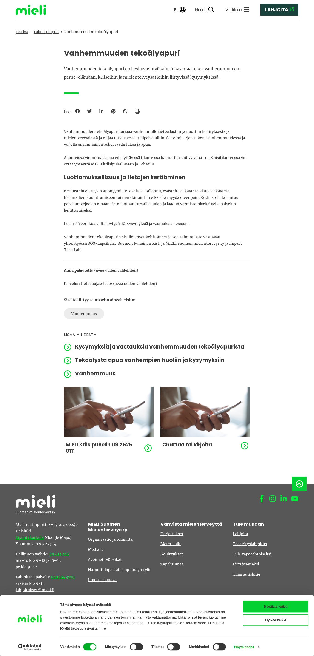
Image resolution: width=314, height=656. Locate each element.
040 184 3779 (63, 577)
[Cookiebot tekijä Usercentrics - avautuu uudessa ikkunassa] (30, 647)
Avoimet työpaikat (105, 559)
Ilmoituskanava (102, 579)
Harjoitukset (171, 533)
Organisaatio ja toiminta (110, 539)
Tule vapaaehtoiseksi (252, 554)
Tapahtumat (171, 564)
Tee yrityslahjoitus (250, 544)
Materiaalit (170, 544)
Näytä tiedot (244, 647)
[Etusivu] (34, 10)
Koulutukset (171, 554)
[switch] (136, 646)
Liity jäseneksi (246, 564)
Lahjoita (240, 533)
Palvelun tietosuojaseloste (88, 283)
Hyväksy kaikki (276, 606)
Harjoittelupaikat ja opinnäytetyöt (119, 569)
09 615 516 (59, 554)
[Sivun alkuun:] (299, 484)
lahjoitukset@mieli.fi (35, 590)
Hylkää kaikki (275, 620)
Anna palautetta (78, 270)
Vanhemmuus (84, 313)
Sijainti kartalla (30, 537)
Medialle (96, 549)
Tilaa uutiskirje (246, 574)
